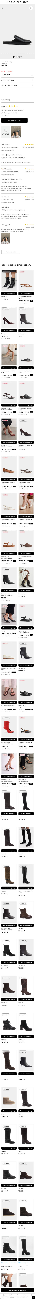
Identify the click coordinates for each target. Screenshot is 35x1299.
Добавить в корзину (9, 293)
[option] (17, 29)
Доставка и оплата (9, 85)
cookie (12, 1297)
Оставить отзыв (14, 120)
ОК (33, 1297)
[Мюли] (2, 8)
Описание (5, 75)
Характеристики (7, 80)
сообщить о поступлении (17, 1290)
